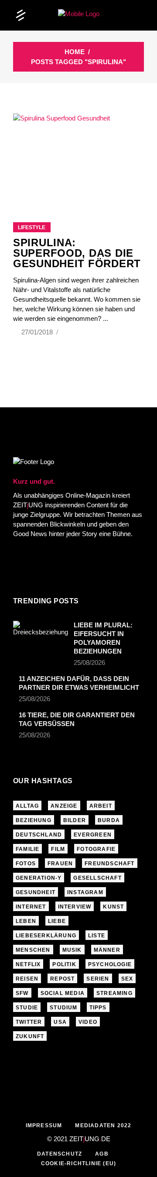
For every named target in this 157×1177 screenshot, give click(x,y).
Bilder (74, 820)
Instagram (85, 892)
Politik (64, 964)
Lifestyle (31, 227)
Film (58, 849)
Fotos (26, 863)
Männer (107, 950)
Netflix (28, 964)
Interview (75, 907)
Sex (127, 979)
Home (75, 51)
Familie (27, 849)
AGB (102, 1154)
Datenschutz (59, 1154)
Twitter (29, 1022)
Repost (62, 979)
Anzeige (64, 806)
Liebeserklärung (46, 936)
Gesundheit (35, 892)
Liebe (57, 921)
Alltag (27, 806)
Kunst (113, 907)
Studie (27, 1008)
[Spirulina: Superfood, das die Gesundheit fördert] (78, 157)
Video (87, 1022)
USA (60, 1022)
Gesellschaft (97, 878)
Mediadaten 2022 (103, 1125)
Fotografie (96, 849)
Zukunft (30, 1036)
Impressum (44, 1125)
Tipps (98, 1008)
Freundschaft (109, 863)
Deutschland (39, 835)
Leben (26, 921)
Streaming (114, 993)
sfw (22, 993)
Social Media (63, 993)
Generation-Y (38, 878)
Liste (96, 936)
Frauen (60, 863)
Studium (63, 1008)
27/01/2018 (38, 332)
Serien (97, 979)
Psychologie (110, 964)
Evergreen (93, 835)
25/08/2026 (89, 662)
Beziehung (33, 820)
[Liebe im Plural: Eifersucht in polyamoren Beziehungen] (40, 639)
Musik (72, 950)
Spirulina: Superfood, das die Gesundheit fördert (77, 253)
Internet (31, 907)
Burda (109, 820)
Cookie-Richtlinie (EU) (78, 1163)
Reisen (27, 979)
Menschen (33, 950)
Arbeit (100, 806)
